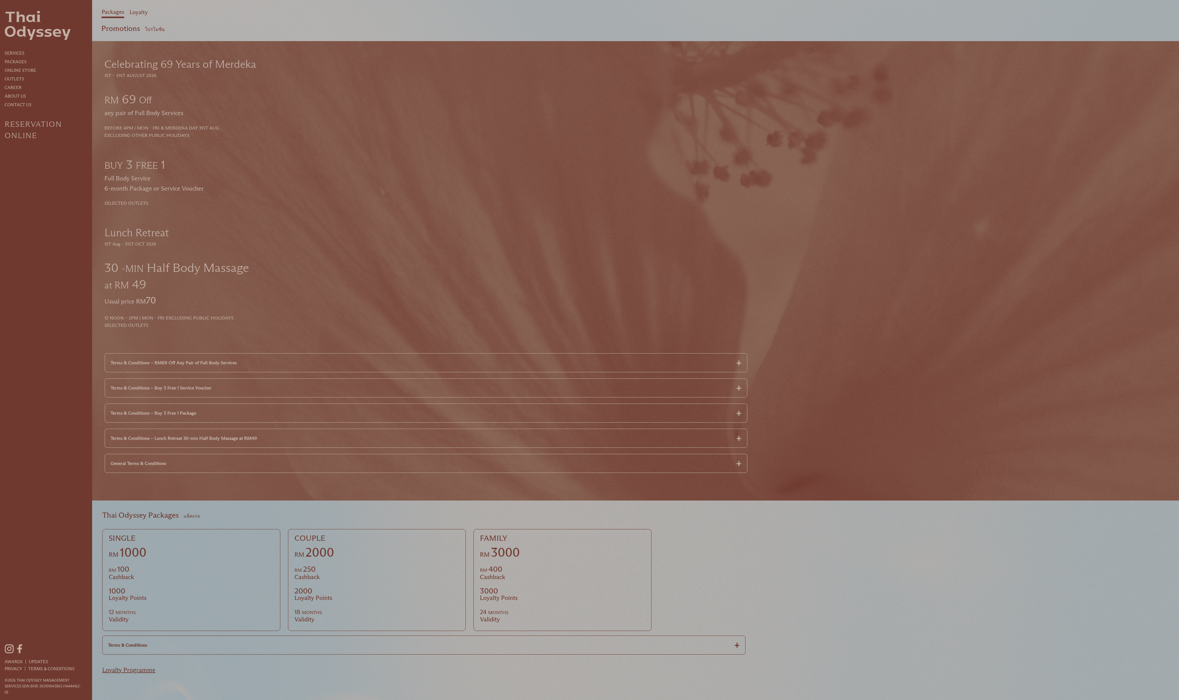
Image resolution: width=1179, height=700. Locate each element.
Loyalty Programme (128, 670)
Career (13, 87)
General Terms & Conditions (138, 463)
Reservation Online (33, 129)
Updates (38, 661)
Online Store (20, 70)
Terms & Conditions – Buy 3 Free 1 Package (153, 413)
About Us (15, 96)
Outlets (14, 79)
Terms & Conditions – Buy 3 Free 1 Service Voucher (161, 388)
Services (15, 53)
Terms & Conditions (51, 668)
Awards (14, 661)
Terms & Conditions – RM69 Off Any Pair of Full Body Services (174, 362)
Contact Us (18, 104)
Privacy (13, 668)
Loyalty (139, 12)
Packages (16, 61)
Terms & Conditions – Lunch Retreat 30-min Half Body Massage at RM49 (184, 438)
